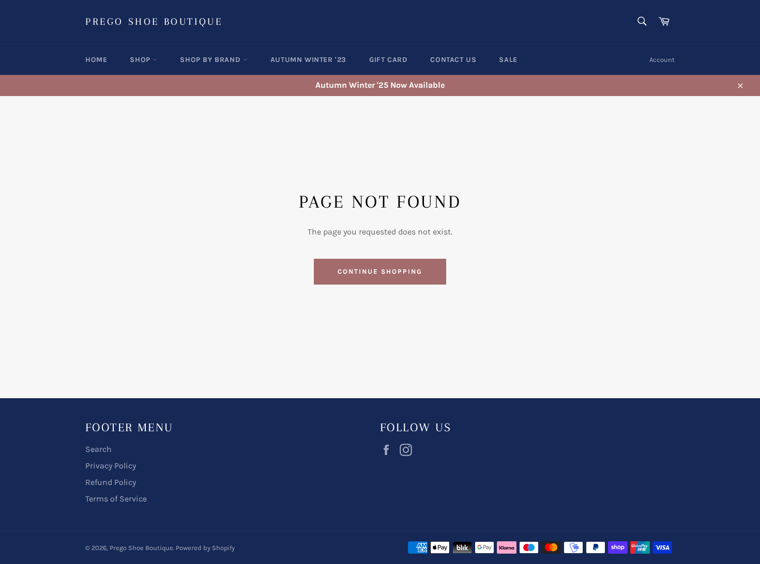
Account (662, 60)
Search (98, 449)
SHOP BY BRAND (211, 59)
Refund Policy (110, 482)
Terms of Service (116, 499)
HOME (96, 59)
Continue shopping (380, 271)
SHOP (141, 59)
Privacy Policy (110, 466)
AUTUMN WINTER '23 (308, 59)
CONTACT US (453, 59)
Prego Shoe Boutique (153, 21)
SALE (508, 59)
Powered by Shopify (205, 548)
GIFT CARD (388, 59)
